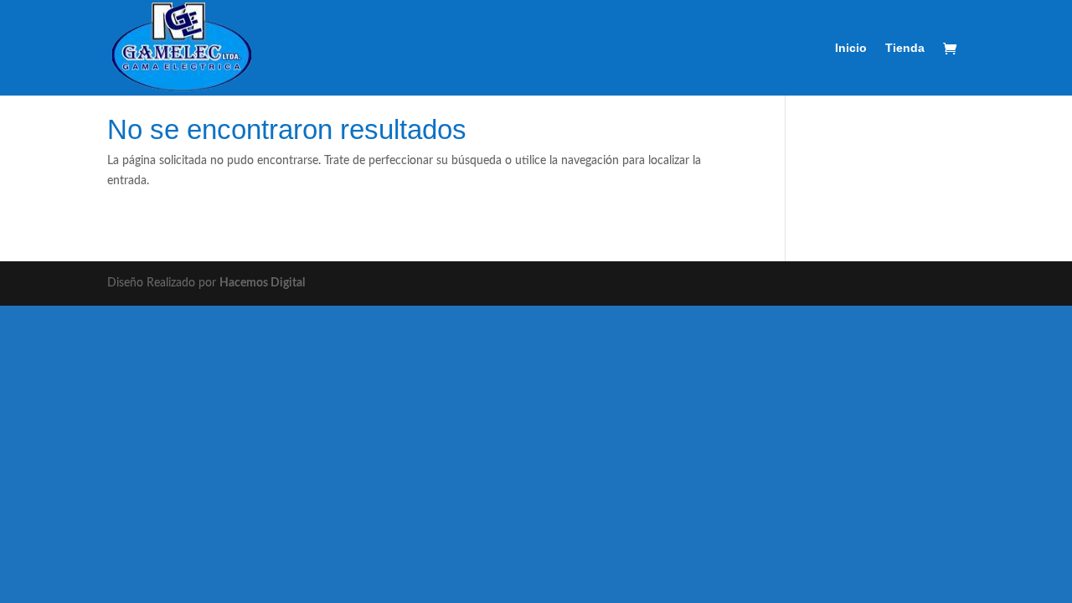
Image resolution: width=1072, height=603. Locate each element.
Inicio (851, 48)
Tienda (905, 48)
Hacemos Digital (262, 283)
